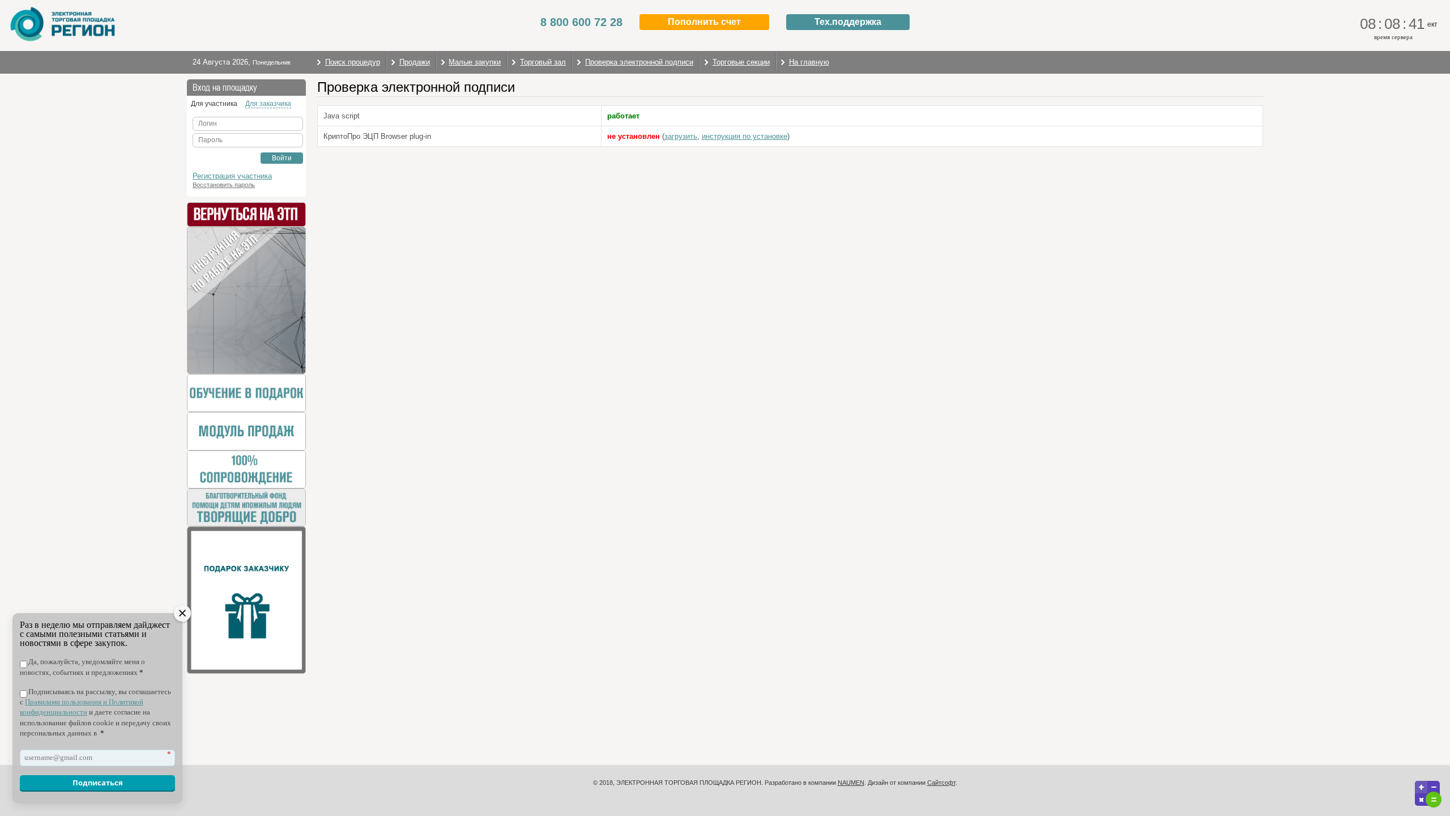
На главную (809, 62)
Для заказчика (268, 104)
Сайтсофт (941, 782)
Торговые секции (741, 62)
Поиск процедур (352, 62)
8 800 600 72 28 (581, 22)
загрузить (680, 136)
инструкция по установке (744, 136)
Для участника (214, 104)
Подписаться (97, 782)
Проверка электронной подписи (639, 62)
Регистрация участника (232, 176)
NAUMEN (851, 782)
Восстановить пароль (224, 184)
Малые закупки (475, 62)
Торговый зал (543, 62)
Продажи (414, 62)
